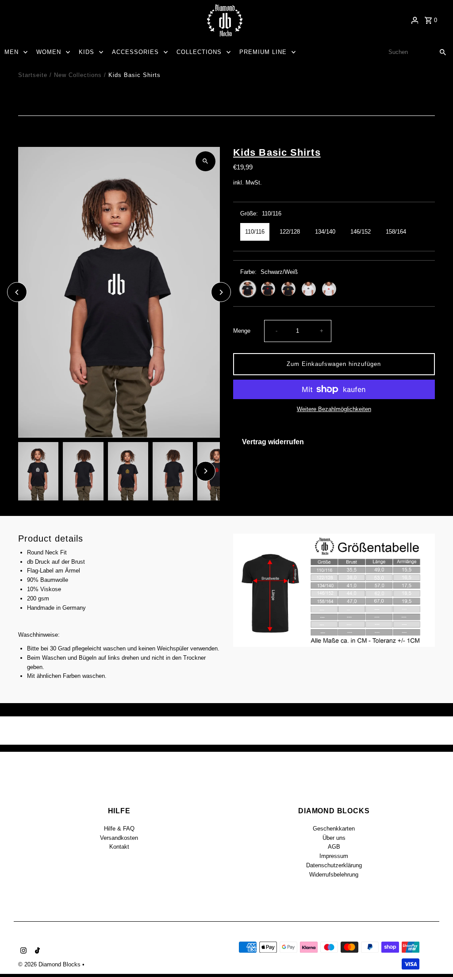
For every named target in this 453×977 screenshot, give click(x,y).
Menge (241, 330)
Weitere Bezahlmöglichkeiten (334, 409)
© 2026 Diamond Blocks (50, 964)
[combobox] (407, 52)
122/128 (290, 231)
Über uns (334, 838)
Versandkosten (119, 838)
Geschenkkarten (334, 828)
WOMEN (48, 52)
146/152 (360, 231)
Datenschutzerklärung (334, 865)
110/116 (255, 231)
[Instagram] (22, 951)
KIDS (86, 52)
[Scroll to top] (434, 954)
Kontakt (119, 846)
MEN (11, 52)
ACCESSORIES (135, 52)
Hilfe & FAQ (119, 828)
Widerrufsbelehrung (333, 874)
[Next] (221, 292)
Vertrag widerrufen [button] (273, 442)
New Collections (78, 75)
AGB (334, 846)
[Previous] (17, 292)
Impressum (333, 856)
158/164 (396, 231)
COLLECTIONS (199, 52)
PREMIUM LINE (263, 52)
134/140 (325, 231)
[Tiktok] (36, 951)
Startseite (32, 75)
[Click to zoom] (205, 161)
